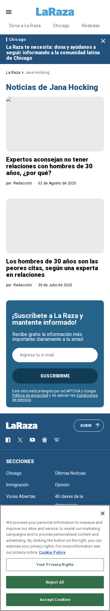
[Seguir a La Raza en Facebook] (8, 440)
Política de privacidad (30, 395)
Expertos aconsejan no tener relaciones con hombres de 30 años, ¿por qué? (49, 166)
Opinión (62, 484)
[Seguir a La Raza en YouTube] (32, 440)
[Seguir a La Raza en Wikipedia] (57, 440)
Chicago (61, 25)
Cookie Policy (52, 552)
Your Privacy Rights (55, 564)
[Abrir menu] (9, 12)
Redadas (91, 25)
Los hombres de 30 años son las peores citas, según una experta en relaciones (52, 268)
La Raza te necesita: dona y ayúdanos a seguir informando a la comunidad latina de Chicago (53, 52)
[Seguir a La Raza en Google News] (44, 440)
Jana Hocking (37, 72)
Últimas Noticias (70, 473)
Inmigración (17, 484)
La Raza (13, 72)
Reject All (55, 582)
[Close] (102, 513)
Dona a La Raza (25, 25)
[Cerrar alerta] (103, 41)
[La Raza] (55, 11)
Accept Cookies (55, 599)
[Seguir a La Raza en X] (20, 440)
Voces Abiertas (20, 496)
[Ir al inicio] (30, 426)
